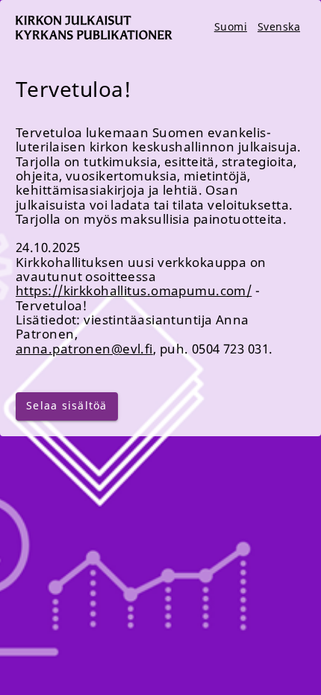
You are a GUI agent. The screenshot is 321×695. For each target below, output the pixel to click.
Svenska (279, 26)
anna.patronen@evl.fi (84, 348)
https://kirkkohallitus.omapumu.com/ (134, 290)
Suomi (230, 26)
